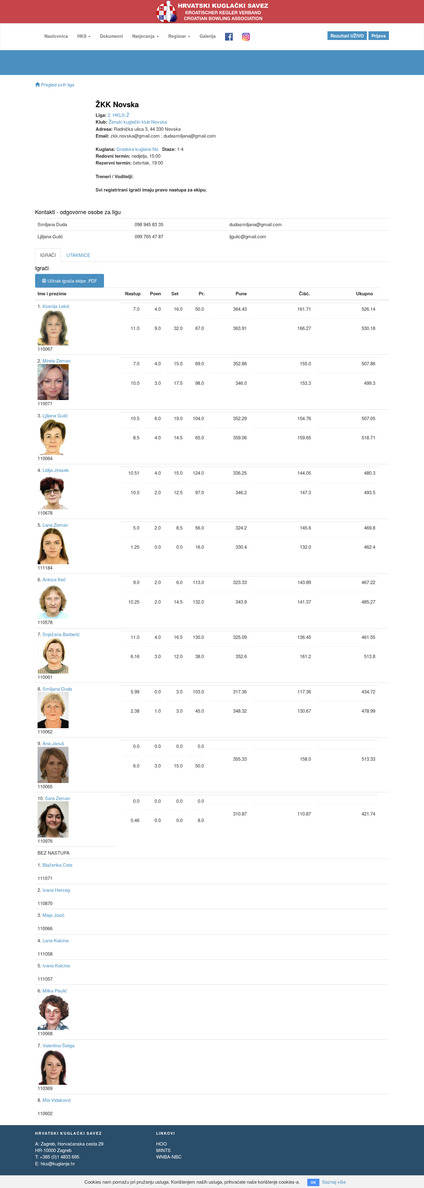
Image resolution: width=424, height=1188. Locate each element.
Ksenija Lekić (56, 306)
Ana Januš (53, 743)
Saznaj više (334, 1181)
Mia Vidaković (57, 1100)
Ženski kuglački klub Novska (138, 121)
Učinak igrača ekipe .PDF (71, 281)
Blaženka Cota (57, 864)
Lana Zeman (55, 524)
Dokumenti (111, 36)
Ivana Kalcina (56, 965)
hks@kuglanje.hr (58, 1163)
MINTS (163, 1150)
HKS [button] (82, 36)
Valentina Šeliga (58, 1045)
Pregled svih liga (57, 84)
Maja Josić (54, 915)
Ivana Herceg (56, 890)
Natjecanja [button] (144, 36)
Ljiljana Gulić (55, 415)
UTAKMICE (78, 255)
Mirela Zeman (56, 360)
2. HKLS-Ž (118, 115)
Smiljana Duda (57, 688)
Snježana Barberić (61, 634)
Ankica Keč (54, 579)
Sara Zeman (57, 798)
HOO (161, 1143)
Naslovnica (56, 36)
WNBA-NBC (169, 1156)
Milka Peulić (55, 990)
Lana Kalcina (56, 940)
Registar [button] (177, 36)
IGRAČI (48, 255)
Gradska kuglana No (137, 149)
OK (313, 1182)
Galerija (208, 36)
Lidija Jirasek (56, 470)
